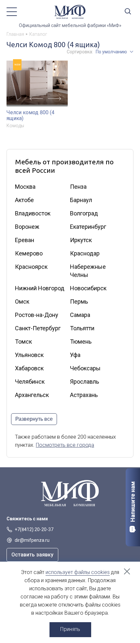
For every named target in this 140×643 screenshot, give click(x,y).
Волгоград (84, 213)
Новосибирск (88, 288)
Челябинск (30, 381)
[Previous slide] (36, 99)
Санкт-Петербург (38, 328)
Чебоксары (85, 368)
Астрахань (84, 394)
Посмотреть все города (65, 445)
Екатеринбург (88, 226)
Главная (15, 34)
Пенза (78, 186)
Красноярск (31, 266)
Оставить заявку (32, 555)
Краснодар (85, 253)
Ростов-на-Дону (36, 314)
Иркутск (81, 240)
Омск (22, 301)
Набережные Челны (88, 270)
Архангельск (32, 394)
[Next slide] (54, 99)
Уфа (75, 354)
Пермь (79, 301)
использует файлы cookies (78, 572)
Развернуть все (34, 419)
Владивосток (32, 213)
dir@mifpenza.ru (32, 540)
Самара (80, 314)
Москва (25, 186)
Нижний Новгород (39, 288)
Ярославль (84, 381)
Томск (23, 341)
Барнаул (81, 200)
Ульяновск (29, 354)
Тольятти (82, 328)
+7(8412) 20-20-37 (34, 529)
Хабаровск (29, 368)
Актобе (24, 200)
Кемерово (29, 253)
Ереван (24, 240)
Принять (70, 629)
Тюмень (80, 341)
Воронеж (27, 226)
